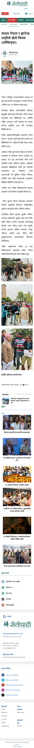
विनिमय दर (4, 713)
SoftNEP (19, 746)
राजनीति (20, 20)
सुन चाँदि (3, 719)
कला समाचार (13, 24)
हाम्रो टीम (19, 726)
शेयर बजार (4, 716)
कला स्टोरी (4, 24)
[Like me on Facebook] (5, 56)
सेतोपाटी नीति (5, 726)
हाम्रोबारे (3, 723)
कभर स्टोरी (11, 20)
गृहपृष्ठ (3, 709)
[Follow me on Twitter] (7, 55)
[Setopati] (17, 624)
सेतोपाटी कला (13, 52)
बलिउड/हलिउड (24, 24)
